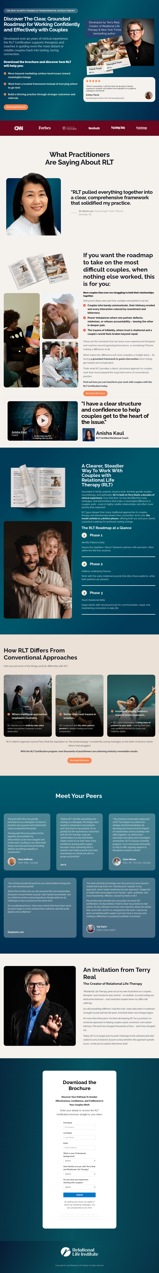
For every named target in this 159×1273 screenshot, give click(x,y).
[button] (42, 421)
